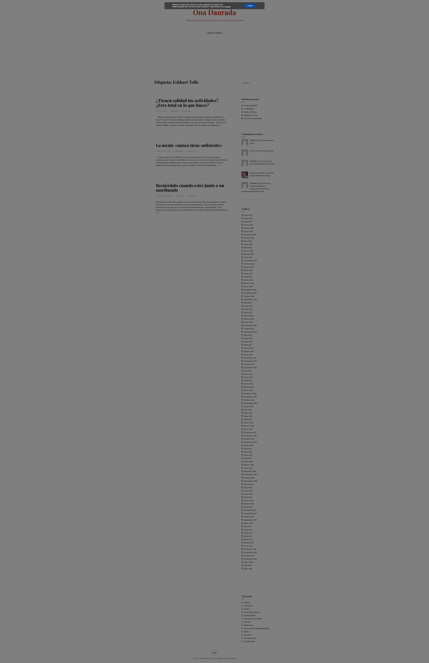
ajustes (227, 7)
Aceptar (250, 6)
